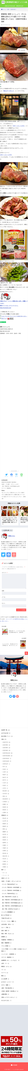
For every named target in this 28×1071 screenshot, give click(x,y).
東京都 (5, 853)
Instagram (14, 557)
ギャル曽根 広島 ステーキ (17, 494)
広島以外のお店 (19, 5)
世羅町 (5, 804)
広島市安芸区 (7, 758)
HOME (14, 1065)
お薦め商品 (5, 994)
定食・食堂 (5, 930)
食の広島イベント (7, 736)
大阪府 (5, 848)
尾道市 (5, 774)
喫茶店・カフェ (6, 966)
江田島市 (6, 801)
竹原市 (5, 769)
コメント (5, 572)
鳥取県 (5, 826)
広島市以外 (6, 763)
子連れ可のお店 (6, 918)
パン (3, 969)
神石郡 (5, 809)
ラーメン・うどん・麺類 (8, 921)
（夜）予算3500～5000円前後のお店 (10, 486)
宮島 (5, 796)
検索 (26, 653)
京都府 (5, 845)
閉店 (3, 975)
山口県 (5, 821)
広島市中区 (4, 482)
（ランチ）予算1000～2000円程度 (11, 887)
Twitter (3, 557)
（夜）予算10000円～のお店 (9, 896)
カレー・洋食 (5, 927)
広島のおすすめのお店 (10, 5)
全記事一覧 (10, 482)
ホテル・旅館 (5, 985)
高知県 (5, 839)
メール (3, 597)
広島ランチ (5, 878)
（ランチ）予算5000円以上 (9, 893)
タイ (4, 872)
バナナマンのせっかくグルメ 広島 (16, 496)
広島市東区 (6, 745)
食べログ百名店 (6, 915)
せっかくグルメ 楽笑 (19, 492)
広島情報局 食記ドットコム (16, 2)
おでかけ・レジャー (7, 982)
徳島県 (5, 837)
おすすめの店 (5, 733)
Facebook (8, 557)
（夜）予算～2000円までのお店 (10, 909)
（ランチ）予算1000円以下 (9, 884)
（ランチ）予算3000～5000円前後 (11, 890)
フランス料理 (5, 946)
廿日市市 (6, 793)
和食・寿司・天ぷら (7, 933)
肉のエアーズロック (9, 90)
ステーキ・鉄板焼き (6, 488)
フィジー (6, 875)
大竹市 (5, 788)
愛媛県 (5, 831)
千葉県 (5, 861)
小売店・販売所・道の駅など (9, 991)
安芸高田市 (6, 799)
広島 (14, 482)
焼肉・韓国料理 (6, 942)
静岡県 (5, 864)
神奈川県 (6, 856)
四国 (5, 829)
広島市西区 (6, 747)
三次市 (5, 782)
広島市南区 (6, 750)
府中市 (5, 780)
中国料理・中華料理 (7, 939)
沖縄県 (5, 866)
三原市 (5, 772)
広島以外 (4, 815)
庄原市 (5, 785)
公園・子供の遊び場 (7, 988)
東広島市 (6, 790)
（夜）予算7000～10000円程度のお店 (12, 906)
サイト (3, 603)
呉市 (5, 766)
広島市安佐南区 (7, 755)
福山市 (5, 777)
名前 (3, 590)
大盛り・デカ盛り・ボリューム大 (9, 484)
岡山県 (5, 818)
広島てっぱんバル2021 (18, 125)
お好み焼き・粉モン (7, 924)
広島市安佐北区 (7, 753)
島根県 (5, 823)
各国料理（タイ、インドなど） (10, 960)
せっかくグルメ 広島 (7, 492)
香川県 (5, 834)
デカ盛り (4, 496)
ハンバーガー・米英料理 (8, 954)
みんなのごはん (6, 1000)
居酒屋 (4, 936)
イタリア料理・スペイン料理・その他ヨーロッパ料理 (14, 950)
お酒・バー (5, 963)
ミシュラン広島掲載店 (8, 912)
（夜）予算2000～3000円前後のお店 (11, 899)
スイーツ (4, 972)
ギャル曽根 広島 (6, 494)
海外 (3, 869)
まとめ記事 (5, 978)
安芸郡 (5, 807)
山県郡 (5, 812)
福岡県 (5, 842)
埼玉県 (5, 858)
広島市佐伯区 (7, 761)
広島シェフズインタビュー (9, 997)
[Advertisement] (14, 402)
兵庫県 (5, 850)
